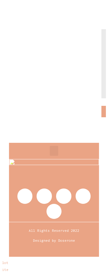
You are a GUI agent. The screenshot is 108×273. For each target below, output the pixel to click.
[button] (54, 151)
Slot (4, 263)
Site (4, 269)
